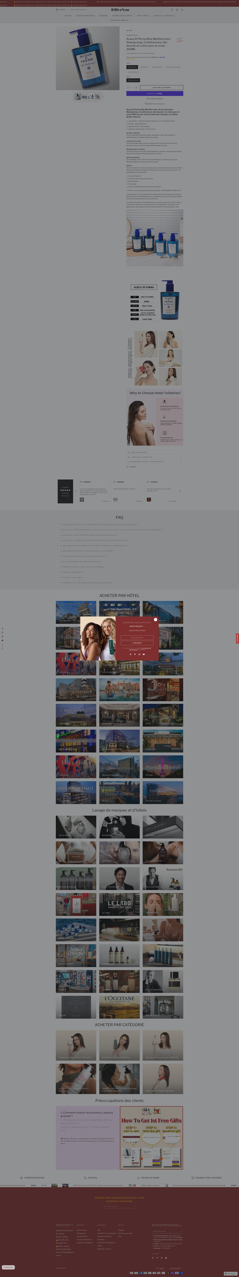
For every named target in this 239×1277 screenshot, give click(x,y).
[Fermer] (155, 619)
